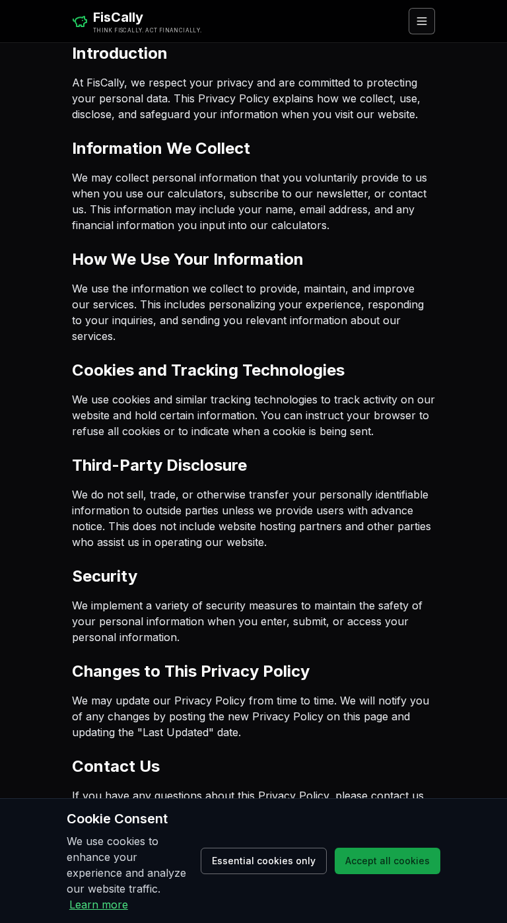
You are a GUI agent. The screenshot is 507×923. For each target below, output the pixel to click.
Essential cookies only (264, 860)
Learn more (98, 904)
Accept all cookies (387, 860)
